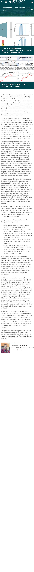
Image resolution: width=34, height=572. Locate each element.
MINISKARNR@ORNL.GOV (17, 349)
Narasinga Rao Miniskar (19, 345)
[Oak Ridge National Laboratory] (17, 2)
